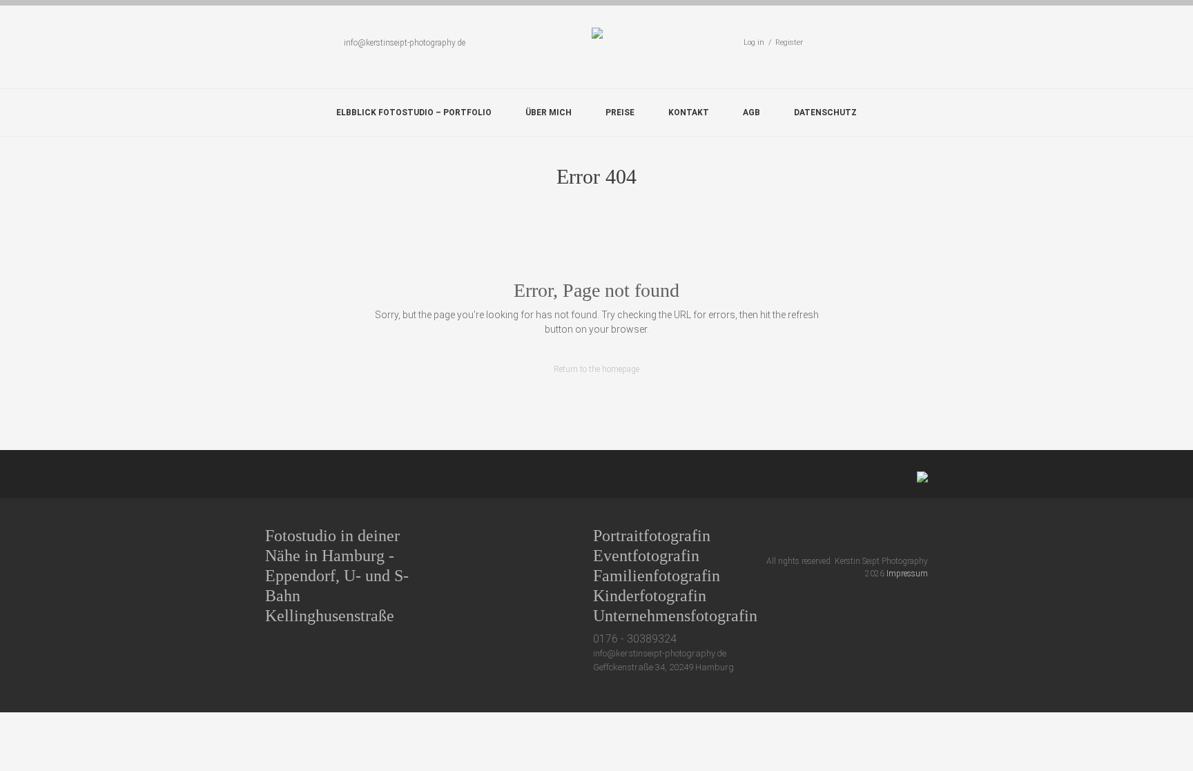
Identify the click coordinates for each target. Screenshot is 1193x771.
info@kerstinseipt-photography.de (404, 43)
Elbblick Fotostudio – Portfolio (414, 112)
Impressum (907, 573)
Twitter (820, 535)
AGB (751, 112)
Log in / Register (773, 42)
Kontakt (688, 112)
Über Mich (548, 112)
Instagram (896, 535)
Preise (619, 112)
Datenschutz (825, 112)
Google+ (871, 535)
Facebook (845, 535)
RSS (922, 535)
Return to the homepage (596, 369)
